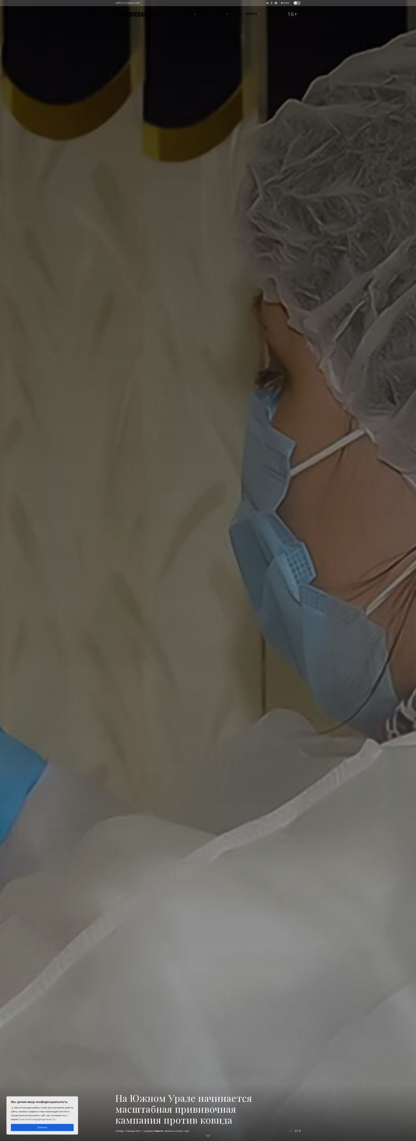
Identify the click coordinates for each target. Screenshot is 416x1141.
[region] (42, 1115)
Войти (286, 2)
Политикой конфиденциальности (37, 1119)
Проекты (220, 14)
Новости (188, 14)
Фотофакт (205, 14)
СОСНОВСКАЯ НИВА (138, 14)
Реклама (236, 14)
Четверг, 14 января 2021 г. (128, 1130)
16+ (292, 14)
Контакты (251, 14)
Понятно (42, 1127)
